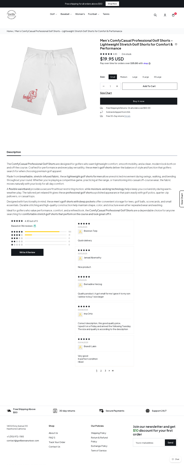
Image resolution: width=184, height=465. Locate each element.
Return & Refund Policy (99, 439)
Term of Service (99, 450)
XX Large (157, 77)
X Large (146, 77)
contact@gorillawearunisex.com (23, 440)
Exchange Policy (99, 446)
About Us (53, 433)
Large (134, 77)
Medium (123, 77)
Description (14, 151)
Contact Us (54, 446)
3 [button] (105, 370)
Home (10, 31)
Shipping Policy (98, 433)
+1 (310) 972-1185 (15, 436)
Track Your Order (57, 442)
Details (127, 116)
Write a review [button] (27, 252)
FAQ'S (52, 437)
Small (112, 77)
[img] (104, 224)
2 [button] (101, 370)
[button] (53, 14)
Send (170, 442)
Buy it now (138, 101)
